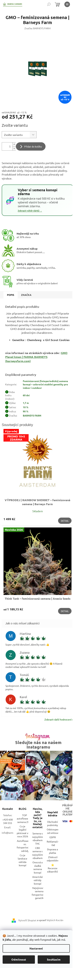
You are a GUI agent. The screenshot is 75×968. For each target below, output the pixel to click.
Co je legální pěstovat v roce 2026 (22, 831)
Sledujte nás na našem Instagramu (38, 744)
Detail (65, 520)
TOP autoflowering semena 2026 (24, 818)
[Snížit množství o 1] (14, 148)
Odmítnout (18, 959)
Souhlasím (54, 959)
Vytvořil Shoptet (27, 920)
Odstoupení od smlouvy (53, 831)
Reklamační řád (53, 843)
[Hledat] (48, 4)
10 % (25, 407)
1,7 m (26, 402)
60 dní (26, 395)
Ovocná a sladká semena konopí (37, 867)
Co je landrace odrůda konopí (22, 860)
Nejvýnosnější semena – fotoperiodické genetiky (40, 892)
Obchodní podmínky (52, 823)
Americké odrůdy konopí (37, 880)
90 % (25, 411)
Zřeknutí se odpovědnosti (54, 858)
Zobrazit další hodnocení (58, 719)
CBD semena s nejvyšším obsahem (37, 852)
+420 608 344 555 (7, 821)
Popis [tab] (10, 294)
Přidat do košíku (33, 146)
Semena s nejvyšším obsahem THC (37, 838)
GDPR (52, 837)
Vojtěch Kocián (55, 920)
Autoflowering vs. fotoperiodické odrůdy (25, 845)
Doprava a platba (52, 851)
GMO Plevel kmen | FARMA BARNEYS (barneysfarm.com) (36, 357)
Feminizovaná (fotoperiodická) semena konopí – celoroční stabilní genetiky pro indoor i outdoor (45, 384)
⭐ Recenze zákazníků (52, 868)
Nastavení (36, 948)
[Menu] (67, 4)
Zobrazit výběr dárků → (30, 210)
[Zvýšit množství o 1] (14, 144)
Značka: (37, 28)
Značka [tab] (26, 294)
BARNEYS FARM (32, 415)
